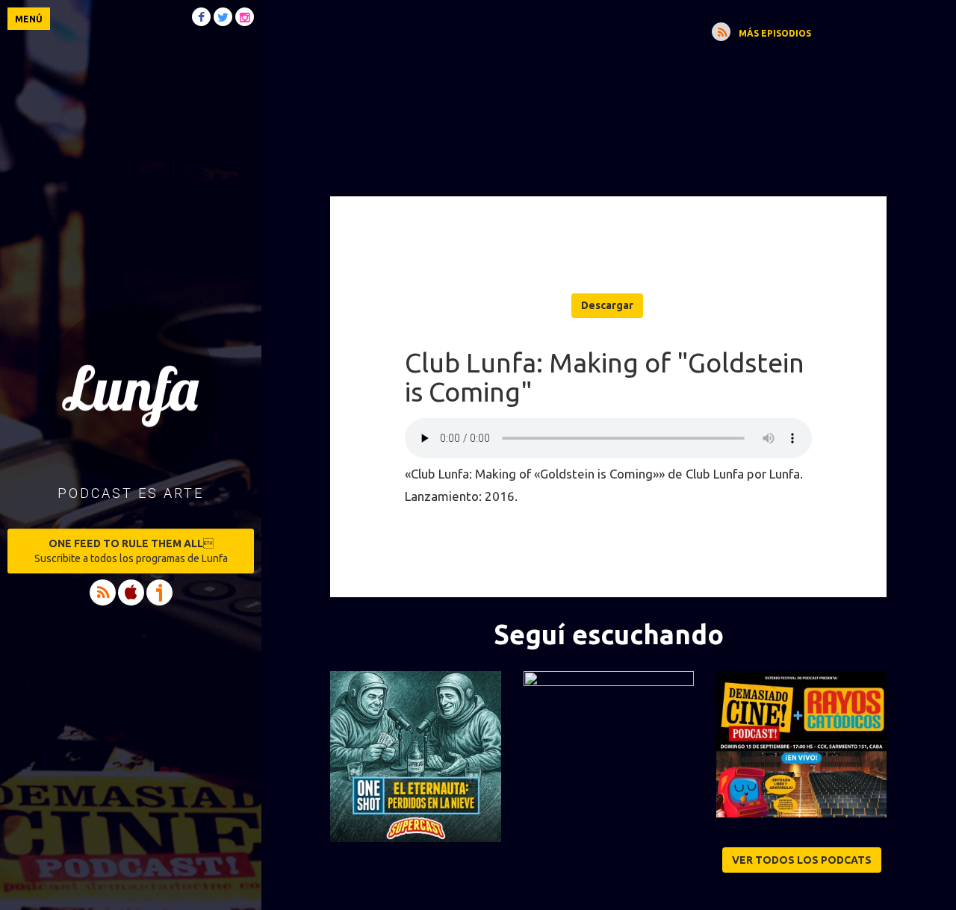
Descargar (607, 305)
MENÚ (29, 19)
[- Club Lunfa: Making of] (608, 55)
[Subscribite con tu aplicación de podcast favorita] (721, 31)
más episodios (775, 33)
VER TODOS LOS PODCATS (802, 860)
